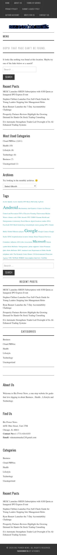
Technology (8, 154)
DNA (49, 221)
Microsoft (39, 241)
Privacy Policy (11, 9)
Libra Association (26, 242)
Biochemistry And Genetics (28, 208)
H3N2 (10, 237)
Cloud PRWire (9, 141)
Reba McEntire (12, 250)
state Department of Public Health (39, 250)
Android (10, 207)
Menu (6, 36)
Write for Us (29, 15)
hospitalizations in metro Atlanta (22, 237)
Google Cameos (43, 231)
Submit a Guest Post (31, 9)
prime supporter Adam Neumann (39, 246)
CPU (28, 217)
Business (6, 159)
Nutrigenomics (23, 246)
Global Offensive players (16, 231)
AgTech (40, 202)
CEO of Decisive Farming (27, 213)
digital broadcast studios (38, 221)
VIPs (10, 258)
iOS (18, 242)
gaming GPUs (43, 225)
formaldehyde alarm (32, 225)
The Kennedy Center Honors (23, 254)
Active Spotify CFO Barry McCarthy (25, 202)
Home (7, 3)
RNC (19, 250)
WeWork (15, 258)
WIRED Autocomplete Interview (30, 258)
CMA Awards (21, 217)
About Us (18, 3)
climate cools (12, 217)
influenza (14, 242)
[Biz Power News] (28, 26)
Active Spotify (7, 202)
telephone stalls (8, 254)
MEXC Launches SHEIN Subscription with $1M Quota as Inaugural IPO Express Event (28, 93)
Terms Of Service (34, 3)
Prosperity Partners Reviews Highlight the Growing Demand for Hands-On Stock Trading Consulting (25, 116)
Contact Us (44, 15)
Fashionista (23, 551)
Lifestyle (6, 150)
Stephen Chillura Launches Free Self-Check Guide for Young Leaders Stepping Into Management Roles (26, 100)
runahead (25, 250)
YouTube (44, 258)
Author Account (12, 15)
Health (6, 145)
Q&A (5, 250)
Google (31, 230)
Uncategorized (9, 163)
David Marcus (25, 221)
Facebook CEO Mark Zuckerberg (14, 225)
